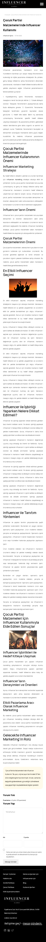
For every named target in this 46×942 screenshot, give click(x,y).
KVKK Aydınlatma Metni (11, 892)
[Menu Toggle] (42, 4)
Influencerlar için (29, 878)
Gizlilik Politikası (8, 883)
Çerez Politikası (8, 887)
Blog (24, 883)
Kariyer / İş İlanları (9, 874)
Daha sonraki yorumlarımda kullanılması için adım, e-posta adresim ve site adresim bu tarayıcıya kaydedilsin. (24, 854)
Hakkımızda (7, 878)
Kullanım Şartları (29, 887)
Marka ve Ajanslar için (31, 874)
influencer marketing (14, 179)
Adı (4, 837)
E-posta (26, 837)
